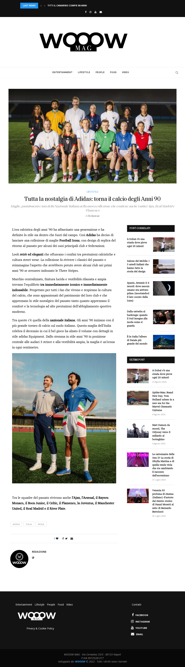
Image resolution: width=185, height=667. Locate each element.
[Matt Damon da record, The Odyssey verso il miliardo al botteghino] (138, 430)
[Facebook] (84, 12)
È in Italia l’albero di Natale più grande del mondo (137, 340)
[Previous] (41, 6)
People (100, 72)
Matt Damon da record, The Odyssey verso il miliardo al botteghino (161, 432)
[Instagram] (90, 12)
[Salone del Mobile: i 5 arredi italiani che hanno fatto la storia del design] (164, 266)
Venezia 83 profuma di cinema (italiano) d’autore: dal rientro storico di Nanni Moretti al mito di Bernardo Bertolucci (163, 501)
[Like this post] (57, 538)
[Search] (177, 72)
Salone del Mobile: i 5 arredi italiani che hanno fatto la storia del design (138, 266)
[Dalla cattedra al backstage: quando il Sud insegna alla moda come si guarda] (164, 317)
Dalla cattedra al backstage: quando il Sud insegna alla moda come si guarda (137, 318)
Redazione (94, 216)
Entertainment (62, 72)
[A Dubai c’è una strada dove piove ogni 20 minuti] (164, 244)
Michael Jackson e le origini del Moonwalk (74, 5)
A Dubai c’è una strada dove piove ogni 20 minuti (137, 242)
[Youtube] (95, 12)
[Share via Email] (71, 538)
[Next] (44, 6)
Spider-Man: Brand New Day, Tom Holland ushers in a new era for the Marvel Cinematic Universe (163, 401)
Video (125, 72)
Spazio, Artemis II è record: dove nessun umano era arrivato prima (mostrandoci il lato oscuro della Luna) (138, 291)
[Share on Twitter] (66, 538)
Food (113, 72)
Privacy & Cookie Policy (40, 628)
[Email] (101, 12)
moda (41, 524)
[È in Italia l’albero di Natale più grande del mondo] (164, 342)
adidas (16, 524)
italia (29, 524)
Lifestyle (84, 72)
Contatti (136, 604)
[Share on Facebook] (62, 538)
